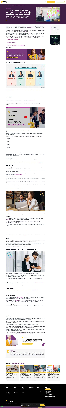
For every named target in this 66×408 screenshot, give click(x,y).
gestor (29, 33)
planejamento (8, 219)
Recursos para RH (8, 392)
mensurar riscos (17, 300)
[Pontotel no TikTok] (45, 394)
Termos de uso (39, 388)
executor (28, 27)
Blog (14, 388)
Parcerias (23, 392)
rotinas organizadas (30, 285)
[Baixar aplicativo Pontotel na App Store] (52, 396)
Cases (22, 393)
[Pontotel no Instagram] (49, 394)
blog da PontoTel (22, 333)
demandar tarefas (40, 162)
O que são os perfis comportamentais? (53, 27)
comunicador (32, 27)
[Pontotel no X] (51, 394)
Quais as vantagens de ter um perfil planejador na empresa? (16, 45)
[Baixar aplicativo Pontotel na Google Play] (47, 396)
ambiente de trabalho (32, 100)
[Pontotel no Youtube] (48, 394)
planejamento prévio (20, 297)
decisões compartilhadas (18, 174)
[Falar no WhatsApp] (2, 406)
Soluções (7, 388)
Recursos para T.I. (8, 393)
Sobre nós (23, 388)
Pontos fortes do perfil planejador (12, 42)
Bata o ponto (30, 388)
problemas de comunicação (38, 282)
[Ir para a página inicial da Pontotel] (4, 2)
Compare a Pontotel (16, 392)
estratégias (25, 235)
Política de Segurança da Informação (40, 391)
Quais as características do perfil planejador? (55, 29)
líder (25, 31)
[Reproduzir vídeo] (25, 117)
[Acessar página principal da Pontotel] (9, 401)
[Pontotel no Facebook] (50, 394)
